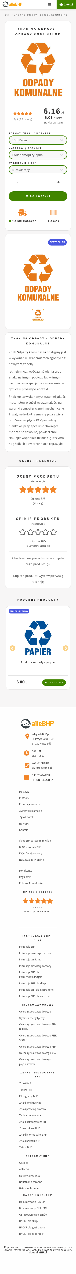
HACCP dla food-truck (31, 1233)
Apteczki (24, 1169)
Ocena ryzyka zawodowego (35, 1011)
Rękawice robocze (29, 1175)
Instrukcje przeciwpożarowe (35, 953)
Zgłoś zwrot (26, 817)
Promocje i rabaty (29, 804)
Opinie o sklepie (37, 891)
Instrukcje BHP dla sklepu (33, 983)
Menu (49, 4)
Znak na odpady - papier (38, 662)
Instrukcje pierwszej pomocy (35, 966)
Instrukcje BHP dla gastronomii (36, 989)
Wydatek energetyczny (32, 1018)
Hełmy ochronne (28, 1188)
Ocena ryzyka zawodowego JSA (37, 1053)
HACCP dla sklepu (29, 1221)
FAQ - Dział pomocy (30, 853)
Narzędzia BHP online (31, 859)
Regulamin (25, 877)
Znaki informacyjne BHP (33, 1134)
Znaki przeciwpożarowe (32, 1109)
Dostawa (24, 791)
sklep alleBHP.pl (38, 1252)
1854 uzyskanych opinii (37, 911)
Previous (11, 647)
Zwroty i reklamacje (30, 810)
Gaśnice (23, 1162)
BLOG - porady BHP (30, 847)
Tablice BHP (26, 1089)
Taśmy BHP (25, 1147)
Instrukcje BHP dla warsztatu (35, 996)
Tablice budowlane (30, 1115)
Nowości (24, 823)
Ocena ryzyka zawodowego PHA (37, 1046)
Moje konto (25, 870)
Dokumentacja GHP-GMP (33, 1208)
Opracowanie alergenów (33, 1214)
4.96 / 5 (37, 907)
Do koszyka (40, 196)
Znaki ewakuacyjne (30, 1102)
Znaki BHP (25, 1083)
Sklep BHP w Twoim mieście (35, 840)
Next (64, 647)
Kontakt (23, 829)
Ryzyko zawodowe (37, 1004)
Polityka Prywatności (31, 883)
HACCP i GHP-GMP (37, 1195)
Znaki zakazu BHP (29, 1128)
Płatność (24, 798)
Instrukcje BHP (27, 946)
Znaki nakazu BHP (29, 1141)
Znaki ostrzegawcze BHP (33, 1121)
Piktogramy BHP (28, 1096)
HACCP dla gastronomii (32, 1227)
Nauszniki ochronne (30, 1181)
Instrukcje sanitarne (30, 959)
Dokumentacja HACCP (32, 1201)
